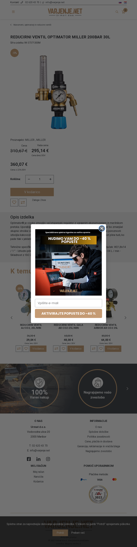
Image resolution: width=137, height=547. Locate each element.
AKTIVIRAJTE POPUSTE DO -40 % (68, 313)
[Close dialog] (102, 228)
